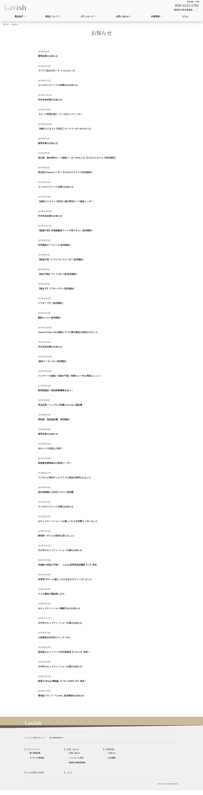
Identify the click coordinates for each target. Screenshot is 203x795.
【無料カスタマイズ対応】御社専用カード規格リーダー (65, 201)
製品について (52, 16)
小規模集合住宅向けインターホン (54, 637)
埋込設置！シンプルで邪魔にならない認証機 (60, 405)
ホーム (5, 24)
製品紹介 (19, 16)
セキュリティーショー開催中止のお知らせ (59, 608)
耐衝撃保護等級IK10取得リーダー (54, 463)
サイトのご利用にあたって (35, 738)
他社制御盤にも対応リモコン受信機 (55, 492)
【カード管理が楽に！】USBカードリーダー (60, 114)
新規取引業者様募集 (77, 763)
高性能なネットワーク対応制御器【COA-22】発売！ (64, 652)
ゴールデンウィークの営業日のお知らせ (58, 85)
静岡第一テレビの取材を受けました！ (57, 535)
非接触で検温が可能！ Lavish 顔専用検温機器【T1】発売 (67, 565)
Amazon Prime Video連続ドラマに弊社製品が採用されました (68, 332)
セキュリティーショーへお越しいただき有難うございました (68, 521)
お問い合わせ (123, 16)
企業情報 (155, 16)
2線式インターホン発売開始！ (53, 361)
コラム (185, 16)
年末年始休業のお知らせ (50, 99)
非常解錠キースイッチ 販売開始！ (55, 245)
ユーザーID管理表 (37, 758)
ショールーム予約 (76, 758)
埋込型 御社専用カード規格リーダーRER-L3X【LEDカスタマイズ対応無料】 (77, 158)
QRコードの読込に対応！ (50, 448)
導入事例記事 (35, 753)
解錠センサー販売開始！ (50, 317)
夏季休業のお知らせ (48, 56)
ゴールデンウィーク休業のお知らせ (55, 187)
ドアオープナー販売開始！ (51, 303)
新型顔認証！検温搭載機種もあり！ (55, 390)
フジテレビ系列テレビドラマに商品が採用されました (64, 477)
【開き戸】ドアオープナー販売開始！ (57, 288)
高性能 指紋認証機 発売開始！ (54, 419)
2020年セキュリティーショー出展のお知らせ (60, 623)
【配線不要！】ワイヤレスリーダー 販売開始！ (61, 259)
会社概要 (112, 758)
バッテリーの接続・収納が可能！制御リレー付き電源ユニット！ (70, 376)
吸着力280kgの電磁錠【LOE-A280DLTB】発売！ (62, 681)
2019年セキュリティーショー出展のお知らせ (60, 666)
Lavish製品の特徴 (35, 772)
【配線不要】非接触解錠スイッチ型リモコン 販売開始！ (66, 230)
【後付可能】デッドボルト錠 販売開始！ (58, 274)
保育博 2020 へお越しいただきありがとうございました (65, 579)
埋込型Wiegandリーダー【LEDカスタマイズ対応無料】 (65, 172)
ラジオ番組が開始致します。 (52, 594)
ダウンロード (87, 16)
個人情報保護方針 (56, 738)
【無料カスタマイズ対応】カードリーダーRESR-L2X (64, 128)
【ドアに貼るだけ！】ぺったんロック (57, 70)
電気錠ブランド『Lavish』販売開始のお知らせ (61, 695)
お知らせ (112, 753)
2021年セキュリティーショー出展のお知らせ (60, 550)
